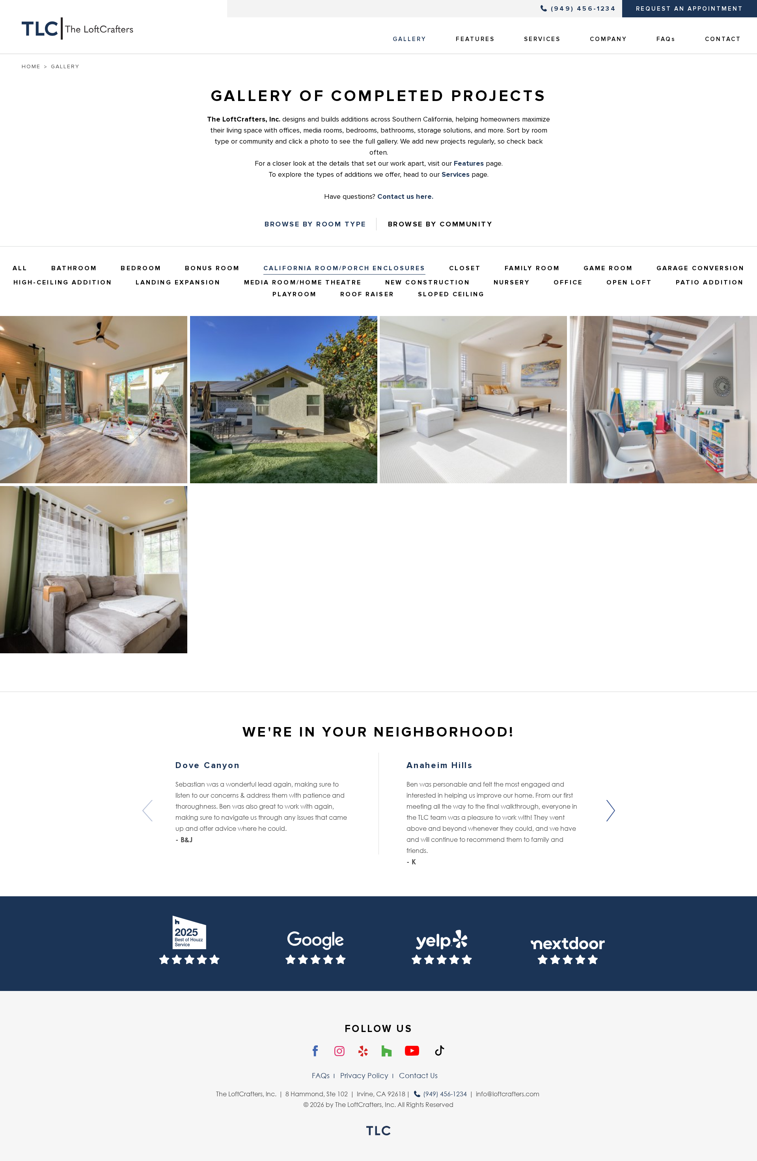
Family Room (532, 268)
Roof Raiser (367, 294)
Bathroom (74, 268)
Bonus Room (212, 268)
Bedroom (141, 268)
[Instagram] (339, 1051)
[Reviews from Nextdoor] (568, 943)
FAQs (666, 39)
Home (31, 66)
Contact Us (418, 1075)
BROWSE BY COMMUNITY (440, 224)
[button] (609, 810)
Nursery (512, 282)
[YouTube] (412, 1051)
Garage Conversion (700, 268)
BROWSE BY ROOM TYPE (315, 224)
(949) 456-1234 (583, 9)
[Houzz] (386, 1051)
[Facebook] (315, 1051)
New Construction (427, 282)
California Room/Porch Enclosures (344, 268)
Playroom (294, 294)
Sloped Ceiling (451, 294)
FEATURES (475, 39)
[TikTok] (439, 1050)
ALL (20, 268)
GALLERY (410, 39)
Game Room (608, 268)
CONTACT (723, 39)
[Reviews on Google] (315, 943)
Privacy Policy (364, 1075)
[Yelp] (363, 1051)
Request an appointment (689, 8)
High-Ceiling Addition (62, 282)
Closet (465, 268)
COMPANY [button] (608, 39)
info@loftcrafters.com (507, 1094)
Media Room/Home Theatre (303, 282)
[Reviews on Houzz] (189, 943)
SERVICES (542, 39)
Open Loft (629, 282)
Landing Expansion (178, 282)
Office (568, 282)
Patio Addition (710, 282)
